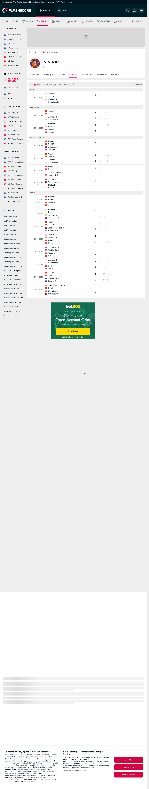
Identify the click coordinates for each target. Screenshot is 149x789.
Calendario (87, 75)
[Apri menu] (141, 10)
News (62, 75)
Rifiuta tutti (129, 767)
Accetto (128, 760)
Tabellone (102, 75)
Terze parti (30, 781)
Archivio (115, 75)
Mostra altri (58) (11, 201)
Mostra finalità (128, 775)
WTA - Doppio (52, 52)
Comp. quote (50, 75)
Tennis (35, 52)
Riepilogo (35, 75)
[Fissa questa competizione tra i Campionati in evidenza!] (62, 61)
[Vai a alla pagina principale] (18, 10)
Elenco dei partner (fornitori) (75, 770)
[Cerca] (128, 10)
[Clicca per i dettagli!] (86, 98)
